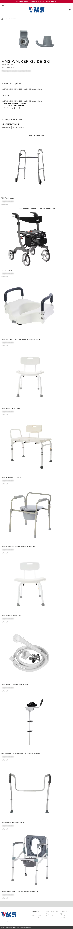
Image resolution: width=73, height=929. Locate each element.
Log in (4, 201)
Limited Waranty (64, 918)
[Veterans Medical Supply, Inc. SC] (36, 9)
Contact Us (36, 914)
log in (8, 71)
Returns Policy (64, 916)
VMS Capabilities (37, 916)
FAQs (61, 914)
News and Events (37, 918)
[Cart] (69, 10)
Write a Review (18, 127)
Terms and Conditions (52, 916)
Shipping (48, 914)
